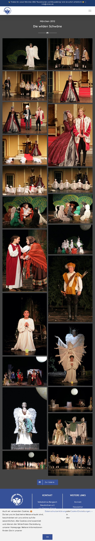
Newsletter (78, 507)
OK (47, 537)
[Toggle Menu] (90, 11)
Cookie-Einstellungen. (81, 511)
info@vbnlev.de (48, 4)
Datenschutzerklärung (55, 511)
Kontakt (77, 502)
